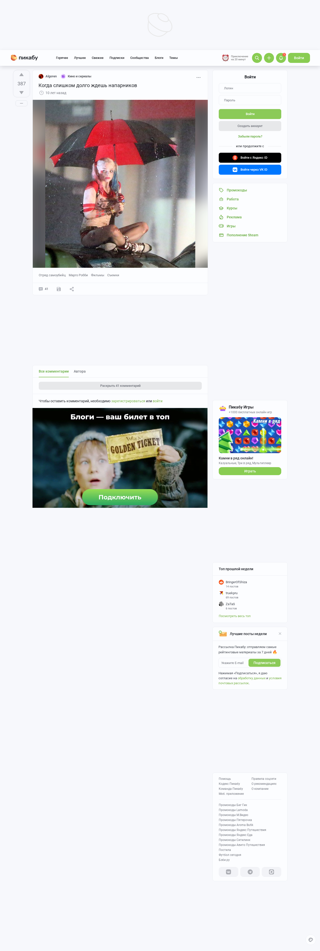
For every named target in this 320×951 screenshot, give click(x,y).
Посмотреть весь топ (235, 616)
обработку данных (252, 678)
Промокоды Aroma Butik (236, 825)
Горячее (62, 58)
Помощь (225, 779)
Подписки (117, 58)
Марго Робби (78, 275)
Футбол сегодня (230, 855)
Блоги (159, 58)
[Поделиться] (71, 289)
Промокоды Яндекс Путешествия (242, 830)
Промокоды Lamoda (233, 810)
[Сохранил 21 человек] (58, 289)
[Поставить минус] (21, 93)
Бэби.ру (224, 860)
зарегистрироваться (128, 401)
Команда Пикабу (231, 789)
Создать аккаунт (250, 126)
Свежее (98, 58)
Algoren (51, 76)
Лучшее (80, 58)
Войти (299, 58)
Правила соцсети (264, 779)
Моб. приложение (231, 794)
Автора (80, 371)
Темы (173, 58)
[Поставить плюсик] (21, 75)
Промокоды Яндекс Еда (235, 835)
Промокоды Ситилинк (234, 840)
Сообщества (139, 58)
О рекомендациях (264, 784)
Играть (250, 471)
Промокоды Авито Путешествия (242, 845)
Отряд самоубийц (52, 275)
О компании (260, 789)
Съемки (113, 275)
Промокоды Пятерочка (235, 820)
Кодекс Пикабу (229, 784)
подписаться (265, 663)
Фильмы (97, 275)
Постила (225, 850)
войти (157, 401)
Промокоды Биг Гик (233, 805)
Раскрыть (120, 386)
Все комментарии (54, 371)
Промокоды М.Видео (233, 815)
